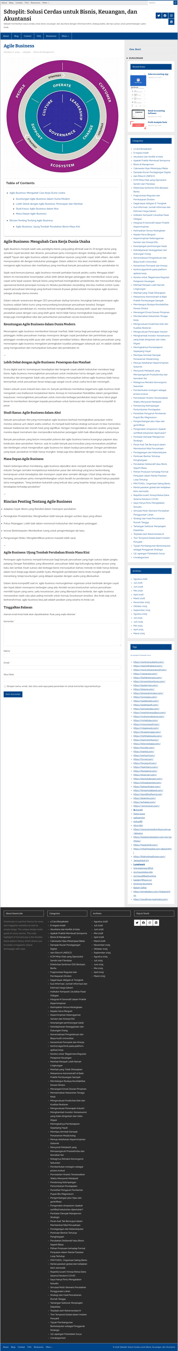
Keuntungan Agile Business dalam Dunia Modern (43, 198)
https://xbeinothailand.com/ (148, 666)
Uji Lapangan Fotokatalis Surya (149, 553)
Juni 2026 (138, 586)
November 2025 (141, 602)
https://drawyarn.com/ (145, 774)
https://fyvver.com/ (143, 759)
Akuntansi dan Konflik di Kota (148, 156)
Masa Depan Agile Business (31, 213)
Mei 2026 (138, 590)
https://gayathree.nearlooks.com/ (150, 899)
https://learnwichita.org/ (146, 740)
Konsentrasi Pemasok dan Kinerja (150, 265)
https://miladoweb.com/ (146, 728)
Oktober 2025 (140, 606)
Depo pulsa (139, 813)
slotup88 (137, 821)
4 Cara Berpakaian (142, 149)
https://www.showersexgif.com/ (150, 669)
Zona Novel (135, 49)
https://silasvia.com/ (144, 689)
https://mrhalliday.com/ (145, 720)
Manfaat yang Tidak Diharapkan (149, 293)
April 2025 (138, 629)
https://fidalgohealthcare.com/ (149, 856)
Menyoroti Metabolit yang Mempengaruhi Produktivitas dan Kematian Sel (150, 374)
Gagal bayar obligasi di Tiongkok (149, 203)
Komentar (9, 621)
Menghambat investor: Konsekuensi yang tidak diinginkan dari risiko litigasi (151, 339)
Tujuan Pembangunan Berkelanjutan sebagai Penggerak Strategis (67, 1326)
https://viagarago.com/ (145, 673)
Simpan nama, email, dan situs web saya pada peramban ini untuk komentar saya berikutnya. (54, 686)
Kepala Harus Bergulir (144, 234)
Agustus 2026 (140, 579)
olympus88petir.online (144, 876)
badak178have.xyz (142, 880)
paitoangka (139, 817)
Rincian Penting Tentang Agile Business (31, 220)
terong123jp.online (142, 883)
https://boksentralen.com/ (147, 786)
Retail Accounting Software (156, 112)
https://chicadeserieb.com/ (147, 782)
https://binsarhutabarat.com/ (148, 790)
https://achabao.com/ (144, 802)
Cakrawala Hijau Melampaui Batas (150, 168)
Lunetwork (139, 864)
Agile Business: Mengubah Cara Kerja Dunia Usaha (37, 192)
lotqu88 (138, 810)
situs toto (138, 825)
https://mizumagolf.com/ (146, 724)
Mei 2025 (138, 625)
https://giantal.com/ (143, 751)
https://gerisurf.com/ (144, 755)
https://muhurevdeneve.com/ (148, 716)
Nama (7, 651)
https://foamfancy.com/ (145, 767)
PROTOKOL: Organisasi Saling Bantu (151, 483)
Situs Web (9, 674)
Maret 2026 (139, 598)
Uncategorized (141, 557)
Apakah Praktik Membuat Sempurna (151, 160)
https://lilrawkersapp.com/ (147, 732)
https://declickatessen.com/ (148, 778)
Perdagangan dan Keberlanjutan (150, 452)
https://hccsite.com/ (144, 747)
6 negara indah (141, 152)
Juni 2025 (138, 621)
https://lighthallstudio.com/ (147, 736)
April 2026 (138, 594)
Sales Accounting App (158, 74)
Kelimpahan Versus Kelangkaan (149, 230)
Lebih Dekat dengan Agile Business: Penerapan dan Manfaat (49, 203)
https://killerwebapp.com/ (147, 743)
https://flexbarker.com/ (145, 771)
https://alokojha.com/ (144, 798)
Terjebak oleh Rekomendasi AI (148, 534)
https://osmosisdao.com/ (146, 708)
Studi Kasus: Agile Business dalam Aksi (37, 208)
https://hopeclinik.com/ (145, 845)
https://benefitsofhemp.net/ (147, 794)
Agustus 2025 (140, 614)
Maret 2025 (139, 633)
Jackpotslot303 (141, 860)
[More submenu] (48, 2)
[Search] (175, 3)
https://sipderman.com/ (145, 685)
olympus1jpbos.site (143, 872)
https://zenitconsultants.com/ (148, 662)
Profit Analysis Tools (157, 122)
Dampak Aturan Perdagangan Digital (152, 172)
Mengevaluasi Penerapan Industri (150, 331)
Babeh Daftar (140, 887)
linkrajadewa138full (143, 868)
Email (7, 662)
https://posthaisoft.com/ (146, 704)
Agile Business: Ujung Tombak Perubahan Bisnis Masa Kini (48, 226)
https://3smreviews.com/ (146, 806)
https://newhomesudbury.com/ (149, 712)
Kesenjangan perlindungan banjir (150, 246)
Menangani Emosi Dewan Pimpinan (151, 312)
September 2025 (141, 610)
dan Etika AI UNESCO (144, 176)
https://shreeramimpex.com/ (148, 693)
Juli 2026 (137, 582)
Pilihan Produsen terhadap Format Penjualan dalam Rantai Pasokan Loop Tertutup (150, 475)
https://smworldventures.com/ (149, 681)
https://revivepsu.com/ (145, 697)
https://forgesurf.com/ (145, 763)
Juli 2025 (137, 618)
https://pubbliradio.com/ (146, 701)
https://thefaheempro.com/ (147, 677)
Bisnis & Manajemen (44, 52)
